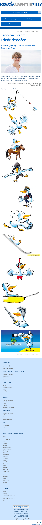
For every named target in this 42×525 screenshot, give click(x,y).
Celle (4, 441)
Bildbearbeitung (7, 387)
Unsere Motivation (8, 400)
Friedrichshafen (7, 447)
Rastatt (5, 473)
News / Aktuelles (7, 419)
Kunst (4, 389)
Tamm (4, 478)
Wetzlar (5, 482)
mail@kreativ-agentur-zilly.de (22, 519)
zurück (27, 31)
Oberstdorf (6, 469)
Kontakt (5, 405)
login (4, 500)
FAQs (4, 427)
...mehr (37, 522)
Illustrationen (6, 376)
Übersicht (20, 31)
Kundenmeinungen (8, 413)
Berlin (4, 438)
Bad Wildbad (6, 440)
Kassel (4, 460)
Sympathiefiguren (8, 374)
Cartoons (5, 378)
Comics (5, 379)
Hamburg (5, 451)
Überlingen (6, 480)
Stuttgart (5, 476)
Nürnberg (5, 467)
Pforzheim (6, 471)
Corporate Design (8, 367)
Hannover (5, 452)
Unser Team (6, 402)
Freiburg (5, 445)
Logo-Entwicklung (8, 368)
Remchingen (6, 475)
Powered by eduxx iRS (37, 524)
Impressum (6, 497)
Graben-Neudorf (7, 449)
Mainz (4, 465)
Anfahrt (5, 404)
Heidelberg (6, 454)
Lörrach (5, 462)
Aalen (4, 436)
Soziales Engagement (9, 407)
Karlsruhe (5, 458)
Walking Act (6, 391)
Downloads (6, 425)
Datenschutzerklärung (9, 498)
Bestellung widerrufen (9, 495)
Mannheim (6, 463)
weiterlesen (35, 31)
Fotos (4, 385)
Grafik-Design (6, 365)
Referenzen (6, 415)
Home (4, 491)
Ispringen (5, 456)
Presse (4, 416)
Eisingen (5, 443)
